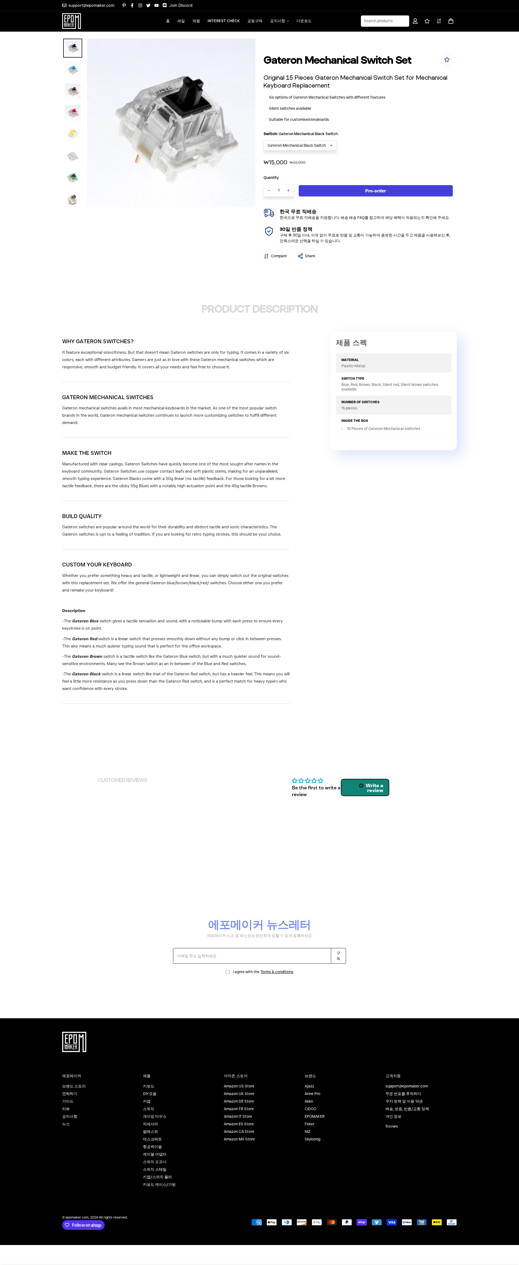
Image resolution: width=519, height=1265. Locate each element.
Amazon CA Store (239, 1131)
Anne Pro (312, 1093)
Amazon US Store (239, 1086)
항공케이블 (152, 1146)
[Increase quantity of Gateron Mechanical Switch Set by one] (289, 190)
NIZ (307, 1131)
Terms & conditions (276, 972)
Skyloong (312, 1139)
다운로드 (304, 20)
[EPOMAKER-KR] (71, 21)
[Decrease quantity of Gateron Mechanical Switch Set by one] (269, 190)
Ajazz (309, 1086)
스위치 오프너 (155, 1161)
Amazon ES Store (239, 1124)
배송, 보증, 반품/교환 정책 (407, 1108)
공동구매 (254, 20)
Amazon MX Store (239, 1139)
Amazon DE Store (239, 1101)
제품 (196, 20)
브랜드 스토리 (74, 1086)
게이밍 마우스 (155, 1116)
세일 (181, 20)
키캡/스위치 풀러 (157, 1176)
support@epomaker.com (406, 1086)
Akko (309, 1101)
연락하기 (69, 1093)
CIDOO (310, 1108)
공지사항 (277, 20)
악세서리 (150, 1124)
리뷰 (66, 1108)
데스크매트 (152, 1139)
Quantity (271, 177)
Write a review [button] (374, 788)
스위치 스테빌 (155, 1169)
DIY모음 (150, 1093)
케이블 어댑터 (155, 1154)
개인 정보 (393, 1116)
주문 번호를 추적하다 (403, 1093)
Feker (309, 1124)
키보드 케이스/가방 (159, 1184)
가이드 (68, 1101)
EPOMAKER (315, 1116)
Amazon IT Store (238, 1116)
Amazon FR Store (239, 1108)
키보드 (148, 1086)
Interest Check (224, 20)
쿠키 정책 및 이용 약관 (404, 1101)
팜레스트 (150, 1131)
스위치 (148, 1108)
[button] (450, 21)
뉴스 (66, 1124)
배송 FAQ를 (358, 217)
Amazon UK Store (239, 1093)
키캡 (147, 1101)
